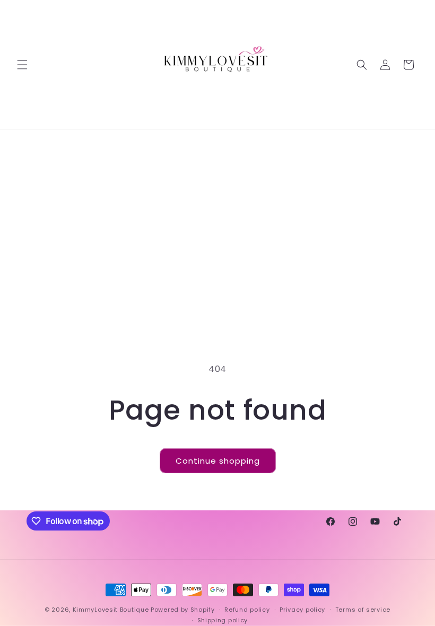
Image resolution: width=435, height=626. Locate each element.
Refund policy (246, 609)
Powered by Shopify (183, 609)
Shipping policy (222, 620)
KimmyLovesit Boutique (111, 609)
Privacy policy (302, 609)
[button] (22, 64)
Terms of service (362, 609)
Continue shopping (218, 460)
